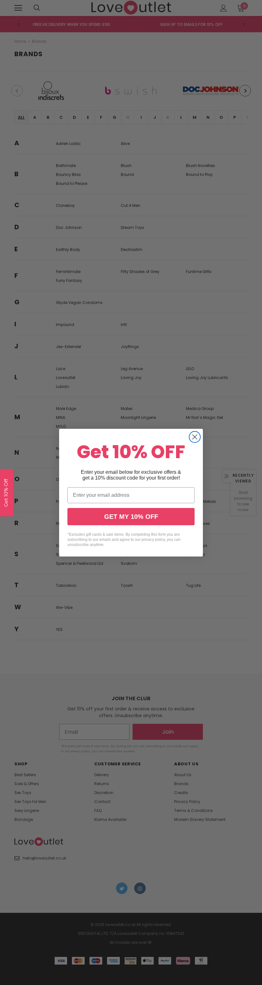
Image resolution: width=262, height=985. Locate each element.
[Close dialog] (194, 437)
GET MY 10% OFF (131, 516)
